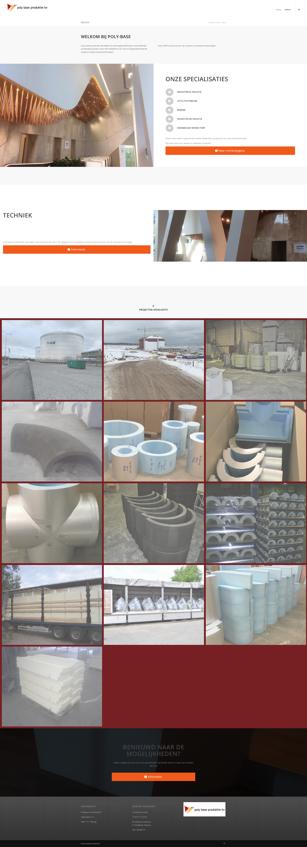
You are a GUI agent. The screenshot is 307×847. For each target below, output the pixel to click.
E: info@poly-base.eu (141, 825)
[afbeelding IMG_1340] (53, 361)
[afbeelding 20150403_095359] (53, 687)
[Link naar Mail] (299, 9)
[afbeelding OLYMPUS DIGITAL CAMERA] (53, 606)
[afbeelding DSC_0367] (155, 524)
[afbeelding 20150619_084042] (53, 442)
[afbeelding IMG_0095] (155, 361)
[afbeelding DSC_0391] (155, 606)
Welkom (85, 22)
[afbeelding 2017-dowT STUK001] (53, 524)
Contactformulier (140, 812)
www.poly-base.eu (143, 821)
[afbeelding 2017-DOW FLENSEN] (155, 442)
